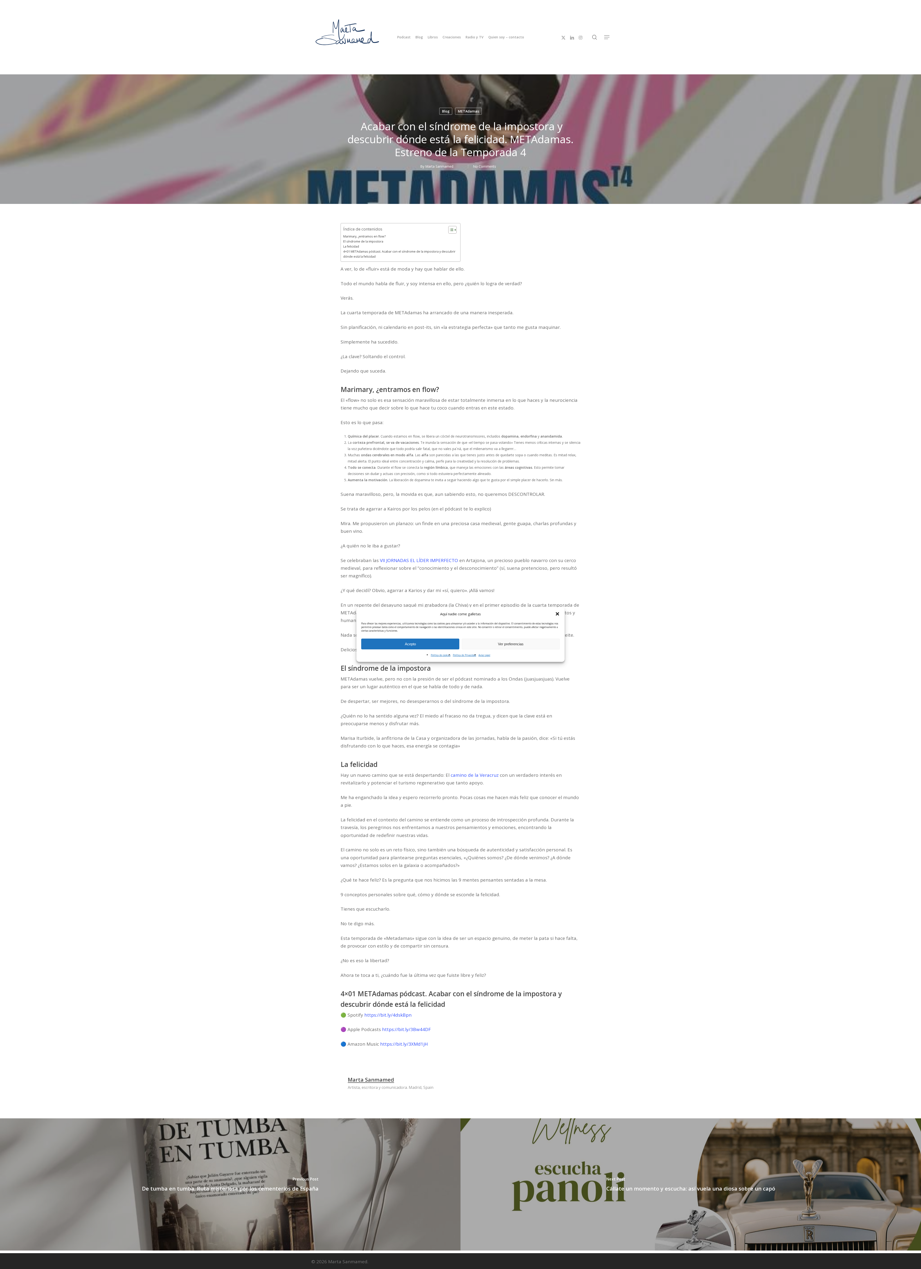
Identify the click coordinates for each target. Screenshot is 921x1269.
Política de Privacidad (464, 655)
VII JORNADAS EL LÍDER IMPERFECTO (419, 560)
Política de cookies (440, 655)
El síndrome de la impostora (363, 241)
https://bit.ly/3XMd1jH (404, 1044)
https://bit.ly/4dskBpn (388, 1015)
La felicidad (351, 246)
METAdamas (468, 111)
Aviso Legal (484, 655)
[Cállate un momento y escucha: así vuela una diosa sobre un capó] (690, 1184)
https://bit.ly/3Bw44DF (406, 1029)
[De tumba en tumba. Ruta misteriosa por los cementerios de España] (230, 1184)
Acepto (410, 644)
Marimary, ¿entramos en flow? (364, 236)
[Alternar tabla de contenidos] (450, 230)
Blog (445, 111)
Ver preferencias (511, 644)
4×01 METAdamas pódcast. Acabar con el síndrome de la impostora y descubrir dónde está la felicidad (399, 253)
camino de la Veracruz (475, 775)
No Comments (484, 166)
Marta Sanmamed (439, 166)
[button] (557, 613)
